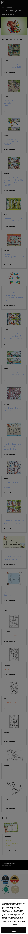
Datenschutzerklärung (15, 921)
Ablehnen (13, 928)
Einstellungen (13, 924)
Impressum (24, 921)
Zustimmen (13, 931)
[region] (14, 916)
